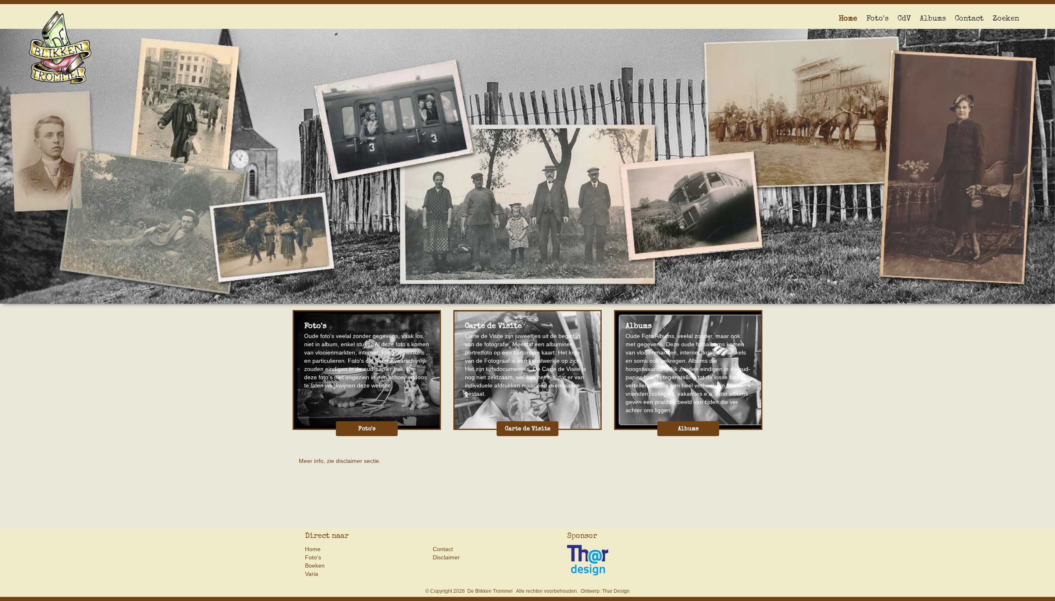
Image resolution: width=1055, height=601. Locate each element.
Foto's (877, 19)
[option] (527, 152)
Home (848, 19)
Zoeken (1006, 19)
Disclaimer (446, 557)
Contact (969, 19)
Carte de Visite (528, 429)
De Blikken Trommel (490, 591)
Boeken (315, 565)
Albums (933, 19)
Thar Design (616, 591)
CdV (904, 19)
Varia (311, 573)
